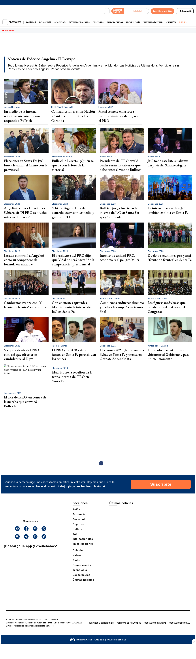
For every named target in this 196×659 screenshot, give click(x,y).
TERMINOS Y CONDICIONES (101, 623)
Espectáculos (115, 22)
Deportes (98, 22)
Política (31, 22)
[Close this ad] (194, 641)
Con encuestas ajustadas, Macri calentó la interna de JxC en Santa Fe (71, 307)
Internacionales (79, 22)
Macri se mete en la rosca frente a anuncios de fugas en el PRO (119, 116)
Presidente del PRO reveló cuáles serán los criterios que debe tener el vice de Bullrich (121, 165)
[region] (98, 47)
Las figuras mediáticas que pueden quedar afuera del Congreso (166, 307)
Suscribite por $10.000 (162, 11)
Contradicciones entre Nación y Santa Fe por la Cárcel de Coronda (73, 116)
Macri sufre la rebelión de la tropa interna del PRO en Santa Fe (72, 376)
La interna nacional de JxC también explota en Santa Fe (168, 210)
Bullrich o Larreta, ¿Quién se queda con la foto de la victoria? (73, 165)
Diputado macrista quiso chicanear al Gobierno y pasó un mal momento (169, 354)
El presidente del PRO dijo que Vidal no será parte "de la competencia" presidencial (73, 260)
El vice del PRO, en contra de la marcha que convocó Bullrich (25, 401)
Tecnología (133, 22)
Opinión (171, 22)
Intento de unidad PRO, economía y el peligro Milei (119, 257)
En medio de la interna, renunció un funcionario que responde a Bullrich (25, 116)
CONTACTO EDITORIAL (179, 623)
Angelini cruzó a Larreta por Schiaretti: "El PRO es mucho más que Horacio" (25, 212)
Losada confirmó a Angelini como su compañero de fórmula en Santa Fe (24, 260)
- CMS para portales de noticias (101, 639)
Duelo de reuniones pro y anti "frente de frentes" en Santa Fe (170, 257)
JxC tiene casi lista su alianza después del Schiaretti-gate (168, 163)
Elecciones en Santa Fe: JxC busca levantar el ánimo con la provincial (25, 165)
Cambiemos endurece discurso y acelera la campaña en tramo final (122, 307)
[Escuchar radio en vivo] (136, 11)
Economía (45, 22)
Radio (183, 22)
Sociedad (60, 22)
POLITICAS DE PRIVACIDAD (129, 623)
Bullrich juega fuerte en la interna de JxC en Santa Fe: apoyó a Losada (119, 212)
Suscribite (161, 484)
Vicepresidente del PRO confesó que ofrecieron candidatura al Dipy (21, 354)
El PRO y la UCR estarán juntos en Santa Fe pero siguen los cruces (74, 354)
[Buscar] (106, 11)
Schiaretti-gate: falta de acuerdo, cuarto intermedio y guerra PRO (73, 212)
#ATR (76, 534)
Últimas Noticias (83, 580)
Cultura (77, 529)
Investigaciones (153, 22)
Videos (77, 555)
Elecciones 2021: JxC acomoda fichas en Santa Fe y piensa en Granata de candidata (122, 354)
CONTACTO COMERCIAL (155, 623)
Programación (82, 565)
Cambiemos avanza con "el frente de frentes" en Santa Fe (25, 304)
